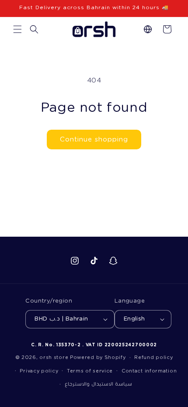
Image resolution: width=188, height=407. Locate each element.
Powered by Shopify (98, 357)
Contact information (149, 371)
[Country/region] (147, 29)
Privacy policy (39, 371)
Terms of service (90, 371)
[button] (17, 29)
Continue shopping (94, 139)
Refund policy (153, 357)
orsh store (53, 357)
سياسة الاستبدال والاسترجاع (98, 384)
